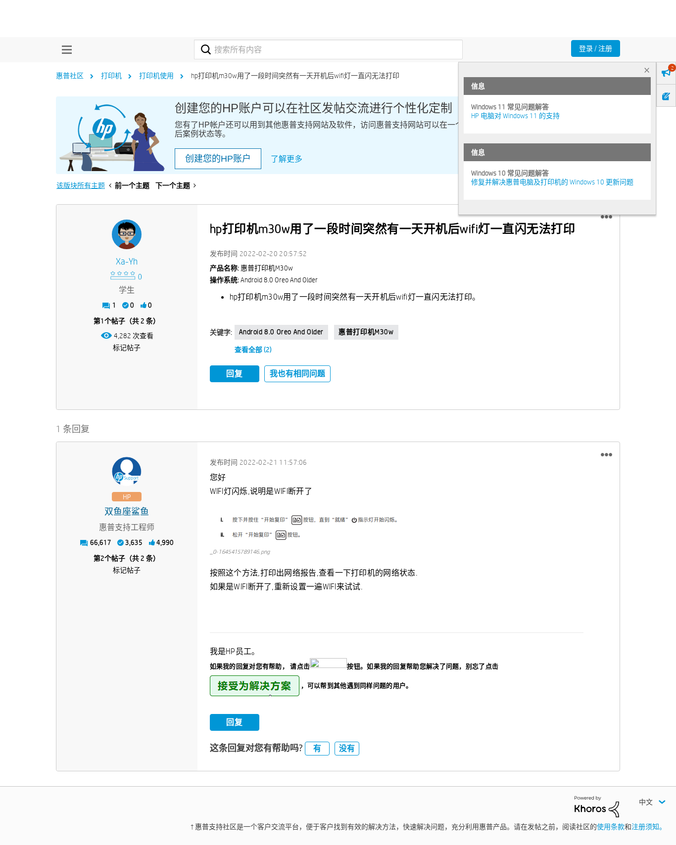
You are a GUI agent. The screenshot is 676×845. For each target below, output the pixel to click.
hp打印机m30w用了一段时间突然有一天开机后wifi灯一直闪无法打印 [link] (295, 75)
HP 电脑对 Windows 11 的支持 (515, 115)
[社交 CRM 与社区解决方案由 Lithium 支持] (597, 805)
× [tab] (647, 70)
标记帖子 (127, 347)
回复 (234, 373)
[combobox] (328, 49)
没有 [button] (347, 748)
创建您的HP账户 (218, 159)
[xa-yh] (127, 234)
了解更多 (286, 159)
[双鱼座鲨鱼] (127, 472)
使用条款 (611, 826)
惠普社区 (70, 75)
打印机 (111, 75)
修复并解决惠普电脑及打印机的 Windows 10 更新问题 (552, 182)
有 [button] (317, 748)
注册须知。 (648, 826)
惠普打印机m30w (365, 331)
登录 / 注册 (595, 48)
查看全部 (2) (253, 349)
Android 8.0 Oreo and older (281, 331)
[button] (606, 217)
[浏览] (64, 49)
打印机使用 (156, 75)
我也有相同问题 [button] (297, 373)
